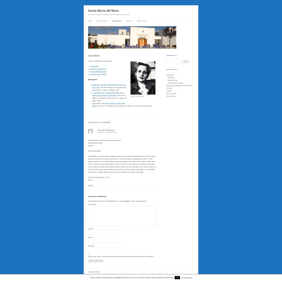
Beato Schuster (173, 80)
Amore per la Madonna (98, 69)
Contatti (129, 21)
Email (90, 237)
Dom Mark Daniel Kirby (106, 130)
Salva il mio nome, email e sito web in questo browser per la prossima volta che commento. (121, 256)
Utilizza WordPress (94, 272)
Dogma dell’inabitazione (98, 72)
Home (90, 21)
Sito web (91, 246)
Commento (92, 204)
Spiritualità (116, 21)
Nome (91, 229)
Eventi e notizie (101, 21)
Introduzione (94, 66)
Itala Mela (171, 77)
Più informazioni (186, 278)
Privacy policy (142, 21)
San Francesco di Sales (175, 83)
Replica (90, 185)
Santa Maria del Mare (103, 11)
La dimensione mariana (98, 74)
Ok (177, 278)
